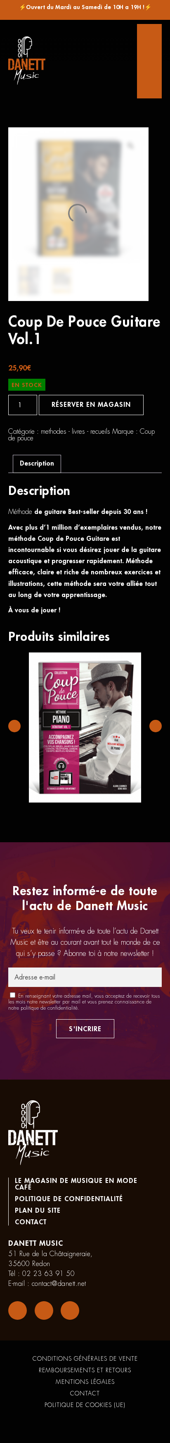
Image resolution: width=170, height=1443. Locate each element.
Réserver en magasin (91, 404)
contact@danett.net (59, 1284)
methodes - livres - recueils (75, 431)
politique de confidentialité (49, 1008)
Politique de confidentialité (69, 1199)
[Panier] (149, 61)
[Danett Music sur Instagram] (44, 1310)
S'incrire (85, 1029)
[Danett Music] (26, 61)
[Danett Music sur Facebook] (17, 1310)
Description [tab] (37, 463)
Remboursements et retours (85, 1370)
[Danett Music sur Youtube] (70, 1310)
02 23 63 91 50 (48, 1274)
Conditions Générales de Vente (85, 1359)
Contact (31, 1222)
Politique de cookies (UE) (85, 1405)
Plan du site (38, 1210)
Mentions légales (85, 1382)
